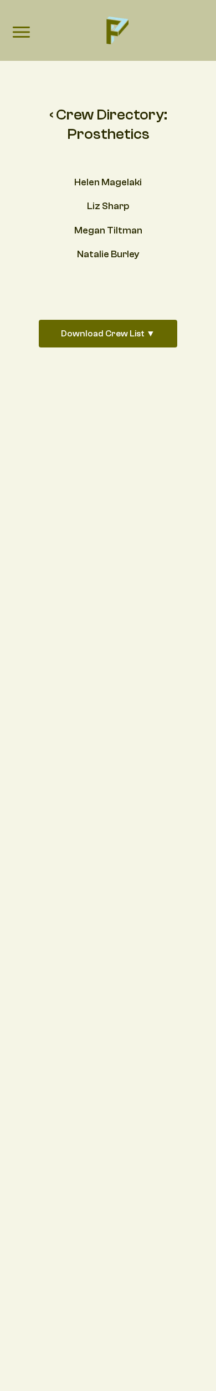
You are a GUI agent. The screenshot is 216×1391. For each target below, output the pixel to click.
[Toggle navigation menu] (20, 33)
